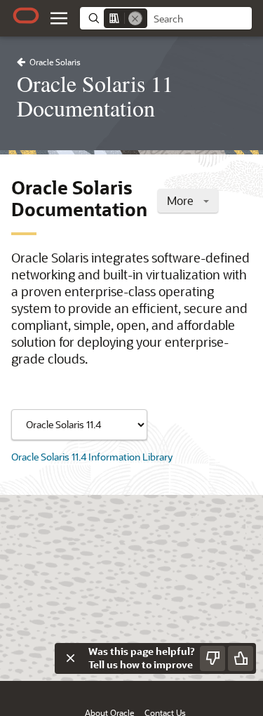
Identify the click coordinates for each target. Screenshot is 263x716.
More (181, 200)
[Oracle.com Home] (26, 15)
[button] (59, 18)
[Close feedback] (70, 658)
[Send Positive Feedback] (240, 658)
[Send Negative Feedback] (212, 658)
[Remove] (135, 18)
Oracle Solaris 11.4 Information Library (92, 456)
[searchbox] (199, 19)
